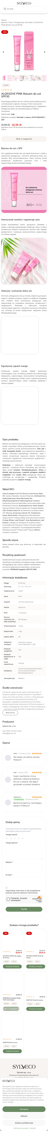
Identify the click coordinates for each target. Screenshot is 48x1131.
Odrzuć (24, 1116)
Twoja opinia (12, 843)
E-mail (9, 875)
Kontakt (33, 1128)
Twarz (10, 22)
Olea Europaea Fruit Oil (12, 494)
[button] (3, 52)
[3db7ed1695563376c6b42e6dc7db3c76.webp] (24, 52)
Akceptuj (24, 1109)
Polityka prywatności (21, 1128)
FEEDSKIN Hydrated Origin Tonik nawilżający (12, 999)
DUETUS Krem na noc (10, 1042)
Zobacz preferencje (24, 1123)
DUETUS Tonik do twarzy (34, 1000)
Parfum (37, 530)
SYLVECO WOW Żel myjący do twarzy (12, 957)
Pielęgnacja (19, 22)
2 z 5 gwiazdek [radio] (11, 838)
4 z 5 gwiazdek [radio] (19, 838)
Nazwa (9, 862)
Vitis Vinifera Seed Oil (11, 510)
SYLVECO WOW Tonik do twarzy (34, 957)
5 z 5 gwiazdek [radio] (23, 838)
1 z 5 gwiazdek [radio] (7, 838)
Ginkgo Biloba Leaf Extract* (13, 520)
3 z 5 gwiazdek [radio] (15, 838)
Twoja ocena (12, 834)
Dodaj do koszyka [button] (12, 966)
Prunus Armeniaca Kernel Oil (18, 513)
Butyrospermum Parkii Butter (31, 506)
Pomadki (29, 22)
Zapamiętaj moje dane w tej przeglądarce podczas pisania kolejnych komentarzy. (23, 892)
